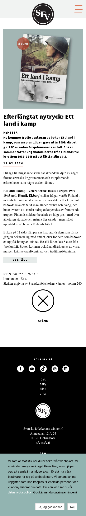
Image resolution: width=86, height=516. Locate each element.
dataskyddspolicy (20, 492)
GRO (43, 453)
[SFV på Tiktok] (43, 368)
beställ (20, 260)
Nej (72, 507)
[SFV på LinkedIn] (65, 368)
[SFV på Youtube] (32, 368)
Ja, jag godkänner (50, 507)
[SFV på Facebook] (20, 368)
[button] (78, 9)
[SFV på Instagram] (55, 368)
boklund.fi (11, 246)
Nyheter (10, 132)
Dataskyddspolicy (43, 380)
